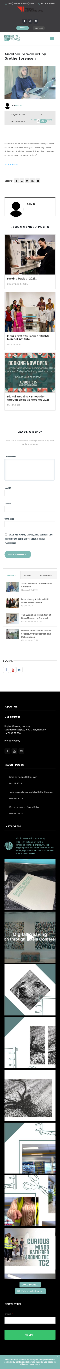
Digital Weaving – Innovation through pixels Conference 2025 (28, 398)
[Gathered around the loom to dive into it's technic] (30, 1253)
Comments (46, 575)
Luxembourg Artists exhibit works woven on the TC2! (35, 601)
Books (22, 28)
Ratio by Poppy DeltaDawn (23, 777)
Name (7, 488)
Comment (10, 456)
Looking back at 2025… (22, 278)
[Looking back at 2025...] (30, 255)
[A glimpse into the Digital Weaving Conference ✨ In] (30, 937)
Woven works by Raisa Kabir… (25, 807)
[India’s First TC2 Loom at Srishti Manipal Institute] (30, 313)
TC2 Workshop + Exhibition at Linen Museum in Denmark (36, 616)
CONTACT (39, 28)
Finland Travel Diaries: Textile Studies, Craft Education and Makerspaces (36, 633)
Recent (27, 575)
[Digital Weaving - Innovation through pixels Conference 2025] (30, 373)
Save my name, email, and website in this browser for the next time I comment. (28, 539)
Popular (11, 575)
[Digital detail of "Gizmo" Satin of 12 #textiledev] (30, 989)
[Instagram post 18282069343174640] (30, 1148)
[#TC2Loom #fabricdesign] (30, 1042)
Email (7, 503)
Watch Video (11, 164)
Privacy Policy (12, 740)
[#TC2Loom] (30, 1200)
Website (9, 519)
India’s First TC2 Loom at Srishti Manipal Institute (28, 337)
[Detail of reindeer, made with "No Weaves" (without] (30, 1095)
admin (18, 105)
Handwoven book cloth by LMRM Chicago (31, 792)
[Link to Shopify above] (30, 884)
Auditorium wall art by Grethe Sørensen (36, 585)
